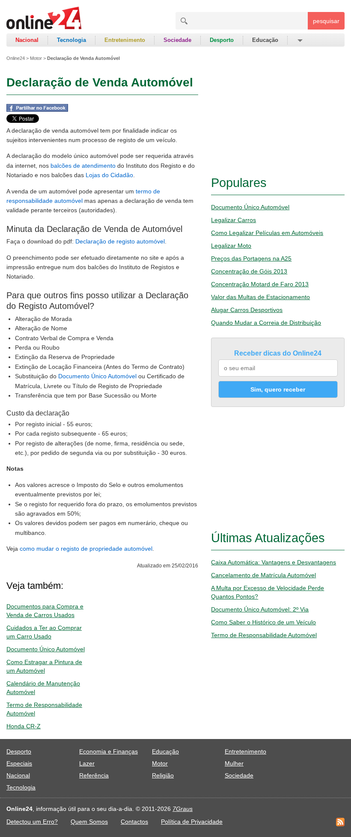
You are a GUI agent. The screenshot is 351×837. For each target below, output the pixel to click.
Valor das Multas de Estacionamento (260, 297)
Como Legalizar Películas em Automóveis (267, 232)
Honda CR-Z (23, 726)
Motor (36, 58)
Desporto (222, 40)
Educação (265, 40)
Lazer (87, 763)
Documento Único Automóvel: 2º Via (260, 609)
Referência (94, 775)
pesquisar (326, 21)
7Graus (183, 808)
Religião (163, 775)
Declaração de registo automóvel (120, 241)
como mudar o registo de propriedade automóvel (86, 548)
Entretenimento (124, 40)
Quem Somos (89, 821)
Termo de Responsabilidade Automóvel (264, 635)
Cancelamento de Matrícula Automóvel (263, 575)
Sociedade (177, 40)
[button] (299, 40)
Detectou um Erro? (32, 821)
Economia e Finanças (108, 751)
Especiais (19, 763)
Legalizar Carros (233, 220)
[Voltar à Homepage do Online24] (44, 19)
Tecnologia (71, 40)
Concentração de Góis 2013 (249, 271)
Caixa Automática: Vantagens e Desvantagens (273, 562)
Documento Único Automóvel (97, 376)
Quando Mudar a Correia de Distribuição (266, 322)
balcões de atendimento (83, 165)
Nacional (27, 40)
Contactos (134, 821)
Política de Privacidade (192, 821)
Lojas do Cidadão (109, 175)
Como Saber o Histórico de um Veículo (263, 622)
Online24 (15, 58)
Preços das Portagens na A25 (251, 258)
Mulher (234, 763)
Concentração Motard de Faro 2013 (260, 284)
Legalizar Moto (231, 245)
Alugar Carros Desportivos (247, 309)
